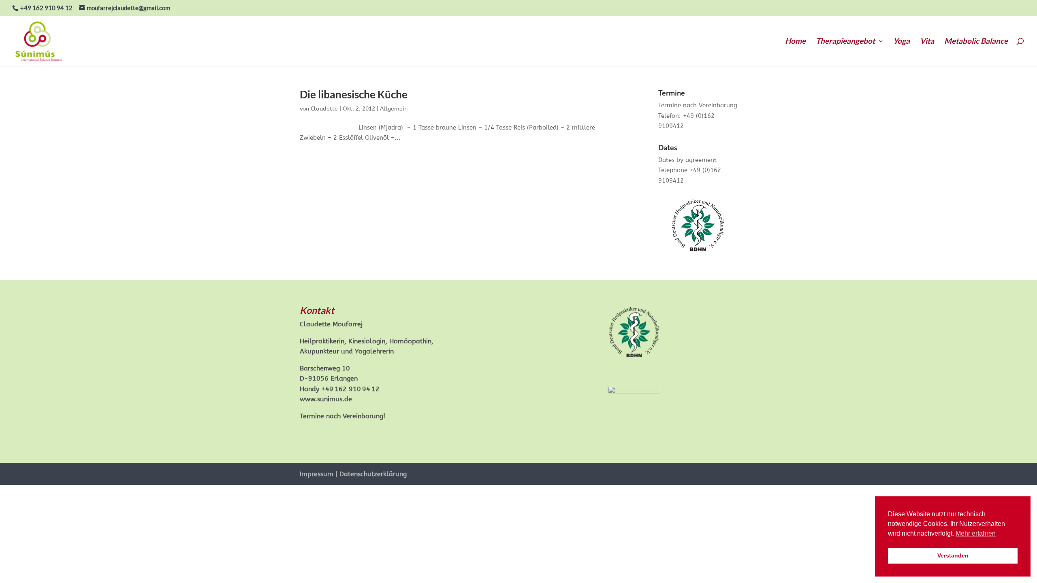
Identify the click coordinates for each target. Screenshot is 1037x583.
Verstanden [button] (953, 555)
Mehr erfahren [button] (976, 533)
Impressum (316, 474)
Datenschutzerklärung (373, 474)
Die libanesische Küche (354, 94)
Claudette (324, 108)
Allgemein (394, 108)
